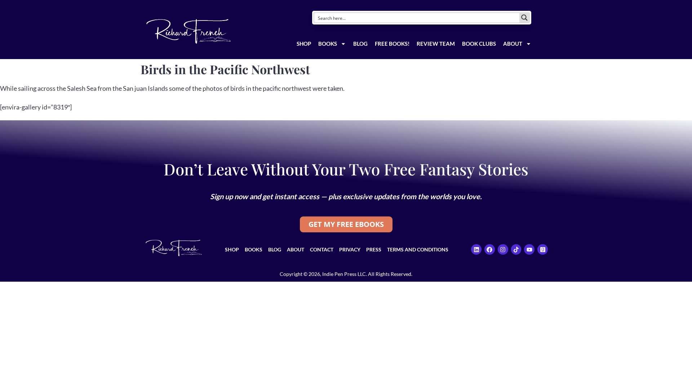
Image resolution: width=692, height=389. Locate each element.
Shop (304, 43)
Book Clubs (479, 43)
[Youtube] (529, 249)
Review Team (436, 43)
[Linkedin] (476, 249)
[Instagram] (503, 249)
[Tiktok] (516, 249)
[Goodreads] (542, 249)
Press (373, 249)
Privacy (349, 249)
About (512, 43)
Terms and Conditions (417, 249)
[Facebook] (489, 249)
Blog (360, 43)
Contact (321, 249)
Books (327, 43)
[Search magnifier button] (524, 18)
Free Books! (392, 43)
